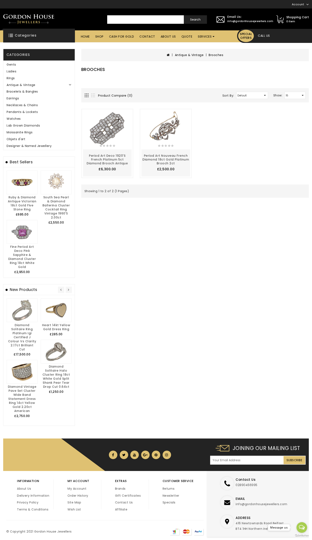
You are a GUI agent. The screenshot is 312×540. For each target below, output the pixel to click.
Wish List (74, 509)
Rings (11, 78)
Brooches (216, 55)
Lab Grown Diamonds (23, 125)
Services (205, 36)
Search (195, 19)
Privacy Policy (27, 502)
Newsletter (171, 495)
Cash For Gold (121, 36)
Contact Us (124, 502)
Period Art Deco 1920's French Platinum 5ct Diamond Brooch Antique (107, 159)
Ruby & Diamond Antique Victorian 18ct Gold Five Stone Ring (22, 203)
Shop (99, 36)
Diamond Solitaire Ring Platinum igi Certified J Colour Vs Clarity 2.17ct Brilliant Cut (22, 337)
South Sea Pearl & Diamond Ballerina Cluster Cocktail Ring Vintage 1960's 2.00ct (56, 207)
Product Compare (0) (115, 95)
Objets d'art (16, 139)
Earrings (13, 98)
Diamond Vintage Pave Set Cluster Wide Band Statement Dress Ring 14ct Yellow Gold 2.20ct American (22, 399)
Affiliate (121, 509)
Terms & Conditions (32, 509)
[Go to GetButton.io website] (302, 535)
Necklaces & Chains (22, 105)
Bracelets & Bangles (22, 91)
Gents (11, 64)
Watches (14, 119)
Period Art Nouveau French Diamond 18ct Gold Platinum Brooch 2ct (165, 159)
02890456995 (246, 485)
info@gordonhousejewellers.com (261, 504)
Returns (169, 488)
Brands (120, 488)
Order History (77, 495)
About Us (168, 36)
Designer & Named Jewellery (29, 146)
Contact (147, 36)
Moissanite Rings (19, 132)
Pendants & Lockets (22, 112)
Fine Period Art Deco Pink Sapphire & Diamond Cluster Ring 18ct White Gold (22, 257)
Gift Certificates (128, 495)
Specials (169, 502)
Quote (187, 36)
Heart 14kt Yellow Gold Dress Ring (56, 327)
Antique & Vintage (21, 85)
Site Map (74, 502)
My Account (76, 488)
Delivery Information (33, 495)
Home (85, 36)
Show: (277, 95)
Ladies (11, 71)
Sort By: (228, 95)
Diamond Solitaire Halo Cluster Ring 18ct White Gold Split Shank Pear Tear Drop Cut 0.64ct (56, 376)
